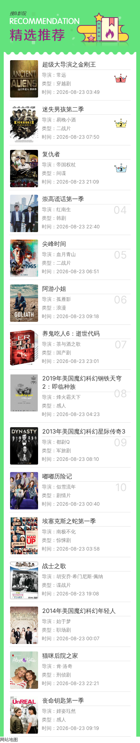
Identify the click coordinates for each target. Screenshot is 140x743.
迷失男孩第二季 (63, 109)
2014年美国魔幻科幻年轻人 (79, 610)
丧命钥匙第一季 (63, 700)
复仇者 (51, 154)
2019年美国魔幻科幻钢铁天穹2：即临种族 (82, 382)
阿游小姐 (54, 288)
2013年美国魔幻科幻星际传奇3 (83, 431)
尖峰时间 (54, 243)
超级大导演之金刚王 (69, 64)
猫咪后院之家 (60, 655)
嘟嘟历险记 (57, 476)
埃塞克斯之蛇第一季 (69, 521)
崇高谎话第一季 (63, 199)
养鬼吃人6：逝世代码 (71, 333)
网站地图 (9, 739)
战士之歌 (54, 566)
